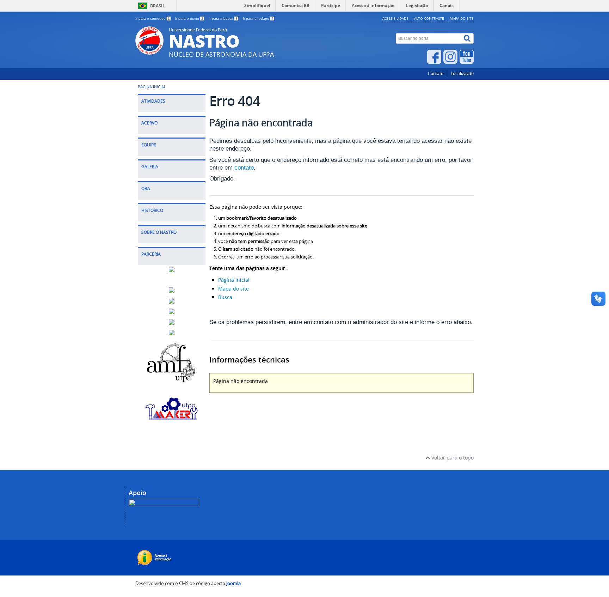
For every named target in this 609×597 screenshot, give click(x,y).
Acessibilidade (395, 18)
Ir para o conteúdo (152, 18)
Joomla (233, 583)
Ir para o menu (189, 18)
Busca (225, 297)
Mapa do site (462, 18)
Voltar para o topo (452, 457)
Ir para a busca (223, 18)
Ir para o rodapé (258, 18)
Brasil (157, 6)
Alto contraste (429, 18)
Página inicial (234, 279)
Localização (462, 74)
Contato (435, 74)
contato (244, 167)
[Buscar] (468, 38)
